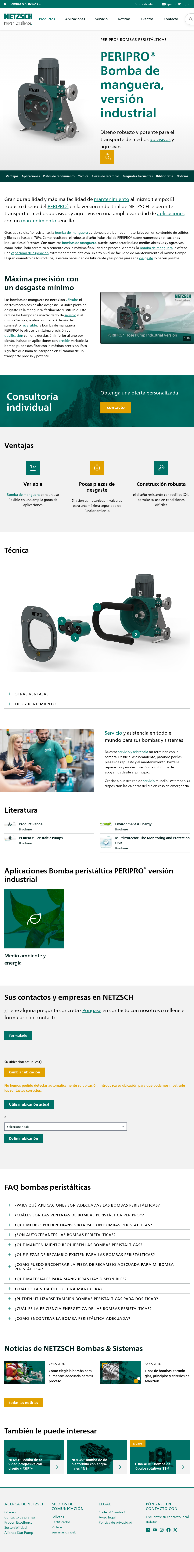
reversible (29, 325)
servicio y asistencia (133, 751)
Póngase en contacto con (162, 1506)
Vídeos (57, 1527)
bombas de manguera (79, 242)
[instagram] (162, 1530)
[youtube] (155, 1530)
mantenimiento (111, 198)
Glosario (10, 1512)
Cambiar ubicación (24, 1072)
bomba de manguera (71, 232)
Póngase (91, 1010)
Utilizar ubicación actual (29, 1104)
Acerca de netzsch (24, 1503)
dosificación (13, 335)
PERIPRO (58, 206)
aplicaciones (171, 213)
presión (64, 340)
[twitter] (175, 1530)
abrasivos (160, 139)
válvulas (72, 299)
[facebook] (168, 1530)
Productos (47, 18)
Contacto (171, 18)
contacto (116, 407)
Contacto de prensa (19, 1517)
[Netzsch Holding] (6, 4)
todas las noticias (23, 1403)
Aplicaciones (75, 18)
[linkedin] (148, 1530)
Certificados (61, 1521)
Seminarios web (64, 1532)
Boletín (151, 1521)
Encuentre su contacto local (167, 1516)
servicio (70, 314)
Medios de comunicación (68, 1506)
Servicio (101, 18)
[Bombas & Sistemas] (18, 19)
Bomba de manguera (23, 494)
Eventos (147, 18)
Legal (105, 1503)
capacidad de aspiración (30, 252)
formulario (18, 1036)
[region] (147, 318)
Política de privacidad (115, 1522)
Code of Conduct (112, 1512)
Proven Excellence (18, 1522)
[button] (147, 317)
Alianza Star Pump (18, 1532)
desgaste (146, 257)
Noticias (124, 18)
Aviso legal (107, 1517)
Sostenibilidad (15, 1527)
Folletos (58, 1516)
